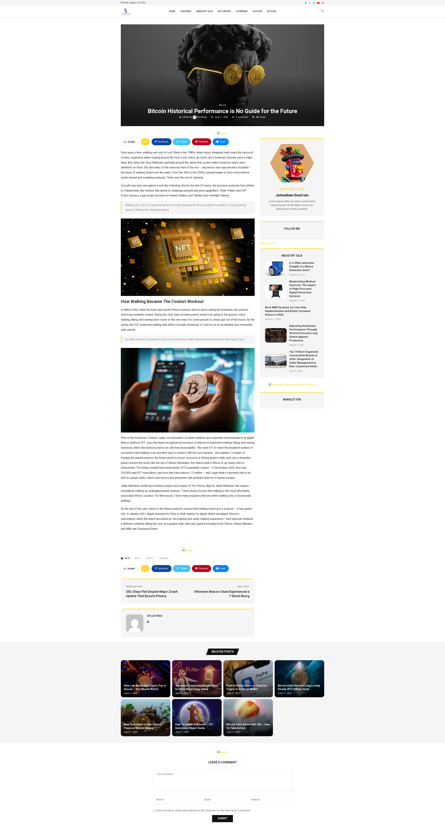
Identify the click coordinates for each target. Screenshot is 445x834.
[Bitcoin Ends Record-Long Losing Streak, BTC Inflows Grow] (299, 678)
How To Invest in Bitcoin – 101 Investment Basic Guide (194, 726)
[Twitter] (309, 3)
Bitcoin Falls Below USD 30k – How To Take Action (248, 726)
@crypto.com (268, 243)
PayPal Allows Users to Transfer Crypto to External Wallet (246, 687)
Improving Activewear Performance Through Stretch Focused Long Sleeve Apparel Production (303, 333)
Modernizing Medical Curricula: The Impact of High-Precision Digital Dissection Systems (302, 289)
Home (172, 11)
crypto (149, 558)
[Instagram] (314, 3)
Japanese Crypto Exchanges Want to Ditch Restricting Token (196, 687)
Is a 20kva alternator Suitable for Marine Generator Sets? (301, 266)
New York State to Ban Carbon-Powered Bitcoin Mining (143, 726)
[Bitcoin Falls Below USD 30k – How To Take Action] (248, 717)
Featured (185, 11)
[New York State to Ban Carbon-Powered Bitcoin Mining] (145, 717)
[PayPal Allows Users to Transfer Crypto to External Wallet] (248, 678)
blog (137, 558)
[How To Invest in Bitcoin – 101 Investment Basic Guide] (197, 717)
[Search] (322, 11)
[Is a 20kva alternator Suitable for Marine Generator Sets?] (276, 268)
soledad (163, 558)
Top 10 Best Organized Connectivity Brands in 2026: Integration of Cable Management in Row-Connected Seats (303, 359)
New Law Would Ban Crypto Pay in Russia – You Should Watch (145, 687)
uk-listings (202, 117)
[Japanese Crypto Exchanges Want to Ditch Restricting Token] (197, 678)
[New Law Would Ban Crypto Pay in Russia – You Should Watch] (145, 678)
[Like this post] (146, 141)
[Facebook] (305, 3)
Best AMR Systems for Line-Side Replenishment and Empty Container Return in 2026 (288, 311)
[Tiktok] (322, 3)
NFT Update (224, 11)
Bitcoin (271, 11)
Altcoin (257, 11)
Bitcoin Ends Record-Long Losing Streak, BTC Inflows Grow (299, 687)
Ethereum (241, 11)
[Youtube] (318, 3)
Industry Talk (204, 11)
